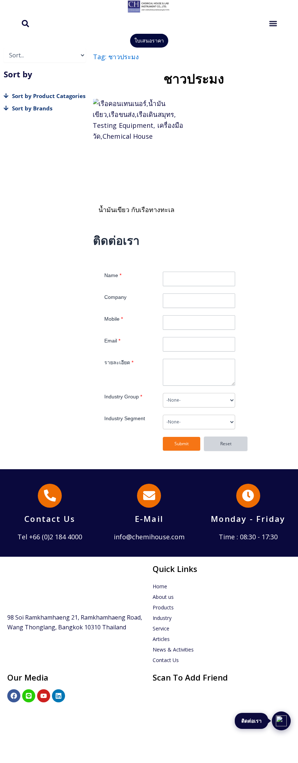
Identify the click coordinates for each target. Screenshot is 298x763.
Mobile (113, 319)
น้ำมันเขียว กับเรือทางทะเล (136, 209)
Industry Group (123, 396)
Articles (161, 639)
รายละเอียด (118, 362)
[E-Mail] (149, 496)
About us (163, 596)
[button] (25, 23)
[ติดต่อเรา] (281, 720)
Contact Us (49, 518)
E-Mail (149, 518)
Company (115, 297)
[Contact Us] (50, 496)
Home (160, 586)
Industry (162, 617)
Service (161, 628)
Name (112, 275)
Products (163, 607)
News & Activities (173, 649)
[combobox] (199, 400)
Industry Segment (124, 418)
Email (112, 341)
